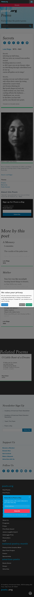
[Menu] (31, 2)
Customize (5, 304)
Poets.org (4, 1)
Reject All (22, 304)
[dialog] (17, 298)
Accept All (29, 304)
